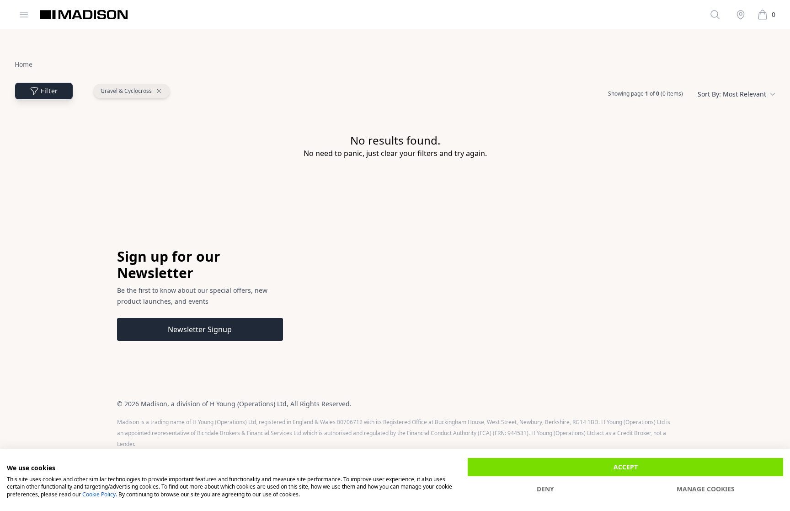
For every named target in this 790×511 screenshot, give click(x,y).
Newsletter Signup (200, 329)
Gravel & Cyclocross (126, 91)
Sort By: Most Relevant (732, 94)
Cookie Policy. (99, 494)
